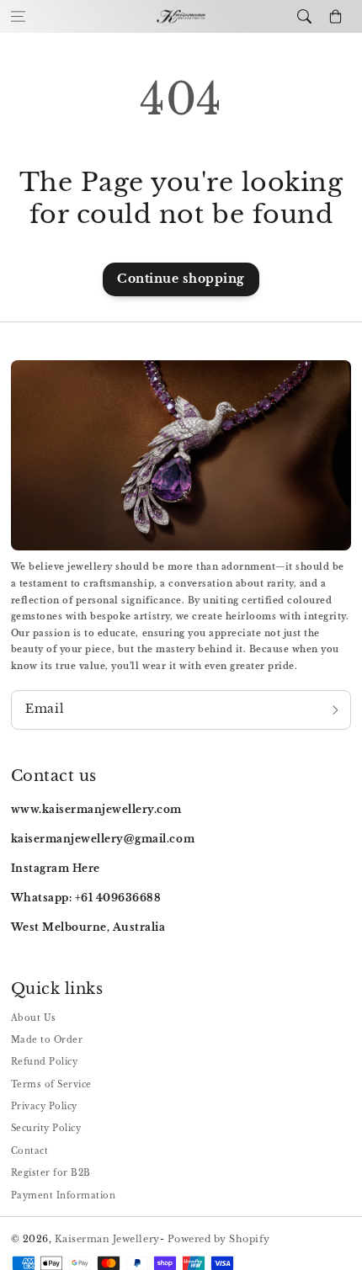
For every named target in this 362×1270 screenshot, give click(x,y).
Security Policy (46, 1128)
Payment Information (63, 1195)
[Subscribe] (335, 710)
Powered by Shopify (219, 1239)
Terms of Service (51, 1084)
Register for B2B (51, 1172)
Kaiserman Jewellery (107, 1239)
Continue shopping (181, 279)
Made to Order (47, 1039)
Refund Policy (44, 1061)
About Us (33, 1017)
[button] (18, 16)
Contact (30, 1150)
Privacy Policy (44, 1106)
